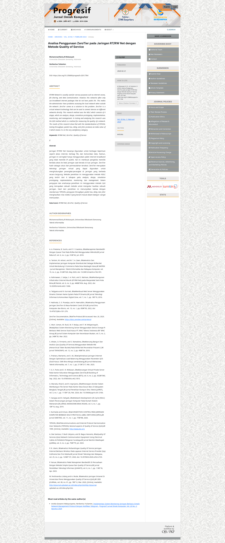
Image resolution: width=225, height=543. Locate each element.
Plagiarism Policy (157, 138)
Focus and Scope (157, 107)
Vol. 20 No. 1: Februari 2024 (75, 37)
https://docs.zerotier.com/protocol (78, 319)
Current (63, 30)
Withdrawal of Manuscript (161, 134)
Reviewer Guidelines (159, 83)
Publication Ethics (158, 117)
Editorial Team (156, 49)
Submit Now (155, 74)
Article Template (157, 88)
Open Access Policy (158, 157)
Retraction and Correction (161, 129)
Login (175, 7)
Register (167, 7)
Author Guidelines (158, 78)
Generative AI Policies (159, 169)
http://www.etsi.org (77, 429)
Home (51, 30)
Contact (154, 59)
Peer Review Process (159, 112)
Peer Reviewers (156, 54)
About (109, 30)
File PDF (121, 57)
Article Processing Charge (161, 152)
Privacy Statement (157, 92)
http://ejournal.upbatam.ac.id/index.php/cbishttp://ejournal (72, 485)
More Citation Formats (127, 103)
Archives (76, 30)
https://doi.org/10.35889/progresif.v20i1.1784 (70, 75)
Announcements (93, 30)
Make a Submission (163, 36)
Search (172, 30)
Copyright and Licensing (160, 143)
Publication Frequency (159, 148)
